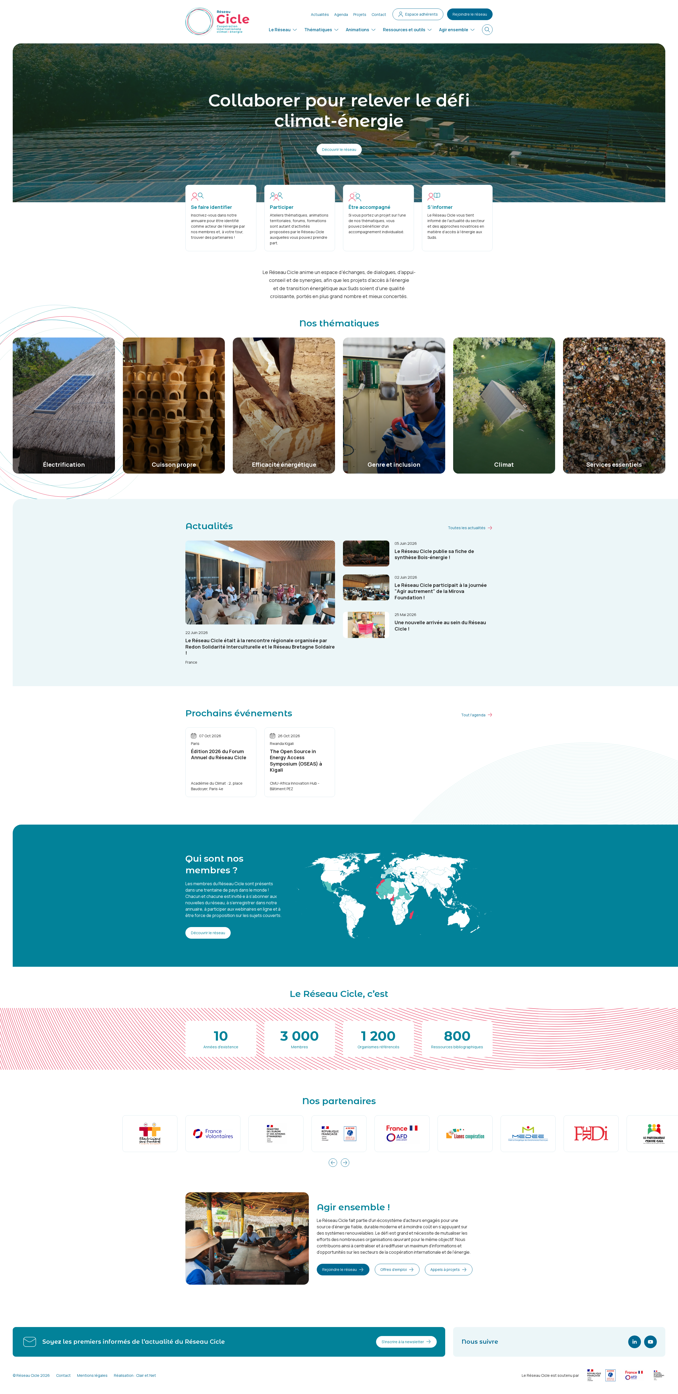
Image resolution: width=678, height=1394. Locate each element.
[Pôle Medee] (528, 1133)
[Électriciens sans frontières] (149, 1133)
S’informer (440, 207)
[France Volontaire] (212, 1133)
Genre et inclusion (394, 465)
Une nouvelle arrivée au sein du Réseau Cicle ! (440, 625)
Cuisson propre (174, 465)
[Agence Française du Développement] (402, 1133)
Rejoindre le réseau (470, 14)
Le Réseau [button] (280, 30)
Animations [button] (357, 30)
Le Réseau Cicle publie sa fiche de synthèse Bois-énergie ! (434, 554)
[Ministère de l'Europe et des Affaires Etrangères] (276, 1133)
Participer (281, 207)
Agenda (341, 14)
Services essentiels (614, 465)
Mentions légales (92, 1375)
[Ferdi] (591, 1133)
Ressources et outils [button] (404, 30)
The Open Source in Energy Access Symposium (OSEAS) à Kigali (296, 760)
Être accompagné (369, 207)
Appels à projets (445, 1269)
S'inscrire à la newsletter (403, 1341)
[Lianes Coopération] (465, 1133)
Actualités (320, 14)
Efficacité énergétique (284, 465)
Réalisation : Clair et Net (135, 1375)
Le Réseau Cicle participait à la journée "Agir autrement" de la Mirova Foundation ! (441, 591)
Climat (504, 465)
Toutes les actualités (466, 527)
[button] (333, 1162)
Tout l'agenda (473, 714)
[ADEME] (339, 1133)
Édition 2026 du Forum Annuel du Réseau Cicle (218, 754)
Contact (379, 14)
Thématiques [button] (318, 30)
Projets (359, 14)
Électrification (64, 465)
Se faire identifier (211, 207)
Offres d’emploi (393, 1269)
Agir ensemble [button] (453, 30)
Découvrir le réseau (339, 149)
